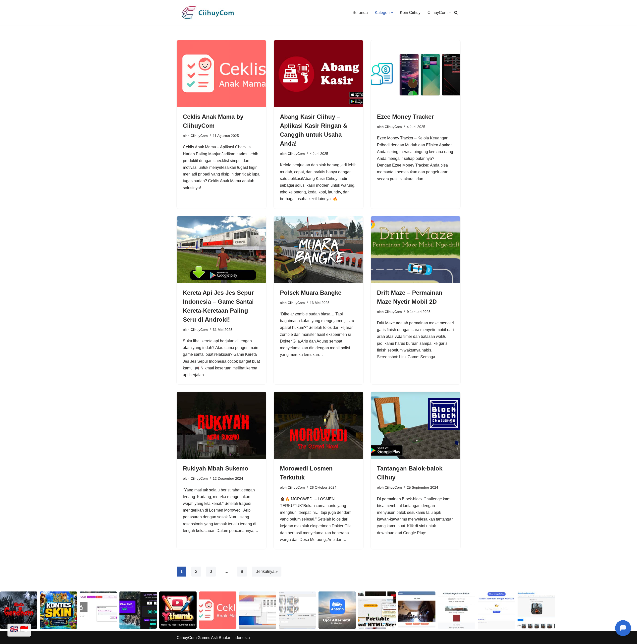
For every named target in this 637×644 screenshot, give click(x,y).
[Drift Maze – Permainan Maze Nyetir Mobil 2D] (415, 249)
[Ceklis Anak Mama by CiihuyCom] (221, 73)
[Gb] (14, 630)
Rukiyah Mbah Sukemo (215, 468)
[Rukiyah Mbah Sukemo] (221, 425)
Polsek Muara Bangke (310, 292)
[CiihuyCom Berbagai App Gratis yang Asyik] (208, 12)
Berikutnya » (267, 571)
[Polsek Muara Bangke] (318, 249)
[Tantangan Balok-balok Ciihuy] (415, 425)
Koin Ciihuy (410, 12)
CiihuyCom (199, 136)
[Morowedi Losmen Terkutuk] (318, 425)
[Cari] (456, 12)
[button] (392, 13)
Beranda (360, 12)
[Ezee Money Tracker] (415, 73)
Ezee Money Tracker (405, 116)
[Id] (24, 630)
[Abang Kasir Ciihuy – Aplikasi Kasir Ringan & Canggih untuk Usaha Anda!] (318, 73)
